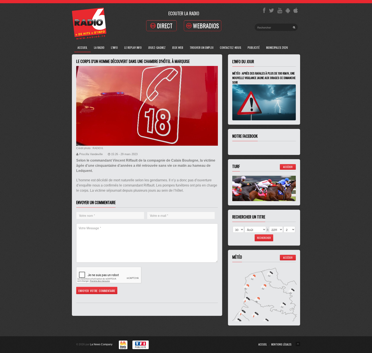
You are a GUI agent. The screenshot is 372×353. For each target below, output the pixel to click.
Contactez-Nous (230, 47)
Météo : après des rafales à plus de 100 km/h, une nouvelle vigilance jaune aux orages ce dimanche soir (264, 77)
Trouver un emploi (201, 47)
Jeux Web (177, 47)
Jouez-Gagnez (157, 47)
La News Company (101, 344)
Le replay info (133, 47)
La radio (99, 47)
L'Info (114, 47)
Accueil (82, 47)
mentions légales (281, 344)
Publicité (254, 47)
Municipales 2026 (277, 47)
